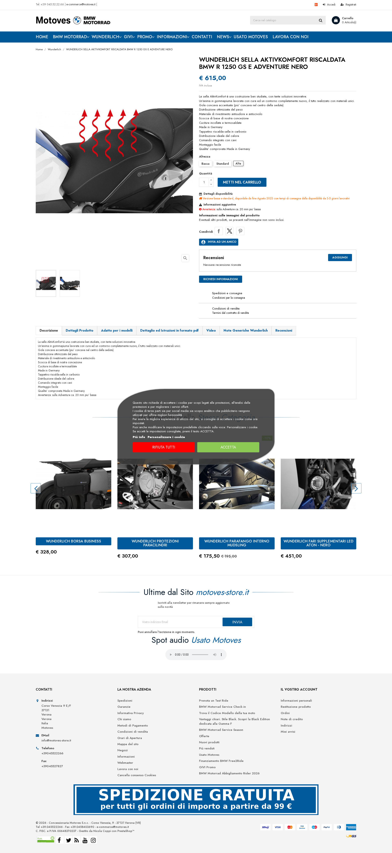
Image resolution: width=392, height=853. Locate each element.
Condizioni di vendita (132, 732)
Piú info (139, 437)
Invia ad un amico (218, 242)
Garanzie (123, 707)
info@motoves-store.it (56, 740)
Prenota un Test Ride (213, 701)
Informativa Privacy (130, 713)
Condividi (219, 231)
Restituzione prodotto (296, 707)
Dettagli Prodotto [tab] (79, 330)
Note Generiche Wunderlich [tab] (246, 330)
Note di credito (292, 719)
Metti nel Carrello (242, 182)
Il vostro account (299, 689)
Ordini (285, 713)
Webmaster (125, 763)
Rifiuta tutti (163, 447)
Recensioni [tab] (283, 330)
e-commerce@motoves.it (80, 4)
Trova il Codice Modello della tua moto (227, 713)
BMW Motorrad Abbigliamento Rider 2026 (229, 773)
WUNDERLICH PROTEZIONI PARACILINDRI (155, 543)
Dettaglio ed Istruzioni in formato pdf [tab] (169, 330)
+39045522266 (52, 753)
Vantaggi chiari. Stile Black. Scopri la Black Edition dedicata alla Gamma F (234, 721)
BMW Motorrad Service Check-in (222, 707)
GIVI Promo (207, 767)
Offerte (204, 736)
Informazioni (126, 757)
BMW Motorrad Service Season (221, 730)
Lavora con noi (127, 769)
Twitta (229, 231)
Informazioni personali (296, 701)
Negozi (122, 750)
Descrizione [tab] (49, 330)
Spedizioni (124, 701)
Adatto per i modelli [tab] (117, 330)
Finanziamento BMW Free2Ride (221, 761)
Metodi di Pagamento (132, 725)
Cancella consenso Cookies (136, 775)
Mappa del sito (127, 744)
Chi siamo (124, 719)
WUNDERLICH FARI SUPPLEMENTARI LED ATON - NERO (319, 543)
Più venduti (207, 748)
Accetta (228, 447)
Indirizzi (286, 725)
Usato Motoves (209, 755)
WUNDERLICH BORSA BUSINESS (73, 541)
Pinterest (240, 231)
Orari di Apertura (129, 738)
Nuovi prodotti (209, 742)
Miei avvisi (288, 732)
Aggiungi (340, 257)
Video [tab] (211, 330)
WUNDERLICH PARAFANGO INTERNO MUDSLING (237, 543)
